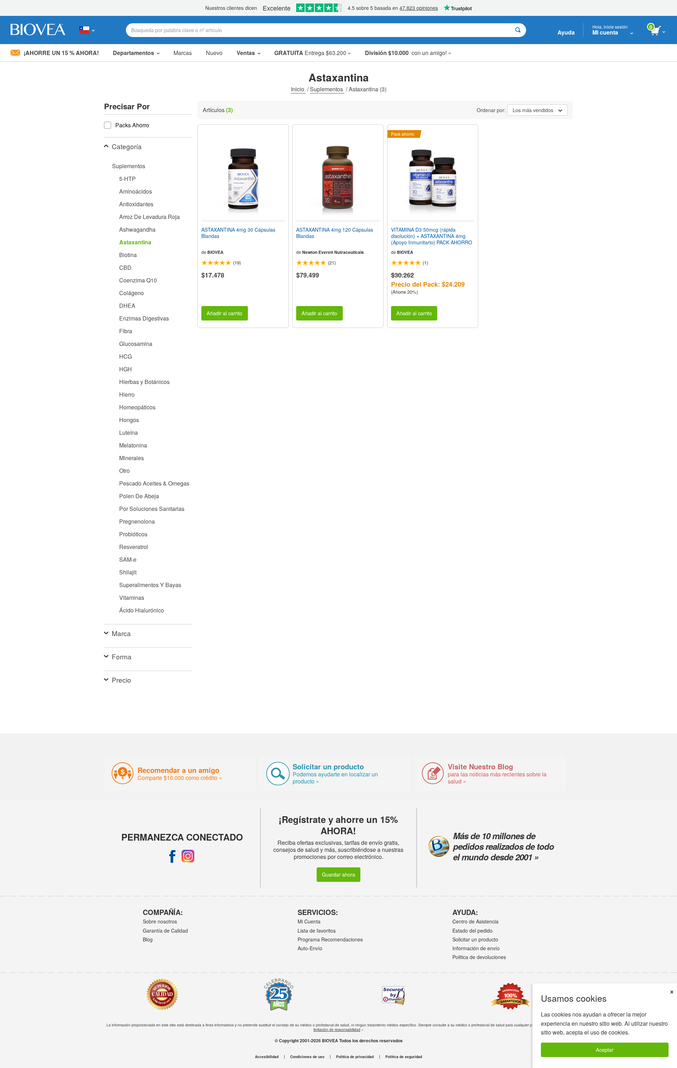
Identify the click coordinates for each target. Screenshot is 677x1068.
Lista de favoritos (317, 930)
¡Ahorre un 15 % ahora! (61, 53)
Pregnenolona (137, 521)
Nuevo (214, 53)
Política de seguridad (403, 1056)
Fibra (125, 331)
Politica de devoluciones (479, 956)
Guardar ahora (338, 874)
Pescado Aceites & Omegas (154, 483)
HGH (125, 369)
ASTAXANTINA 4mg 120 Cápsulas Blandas (334, 232)
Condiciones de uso (307, 1056)
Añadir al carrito (224, 313)
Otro (124, 470)
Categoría (127, 146)
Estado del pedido (472, 930)
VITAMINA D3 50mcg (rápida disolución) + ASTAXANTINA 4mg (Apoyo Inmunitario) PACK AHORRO (431, 236)
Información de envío (476, 948)
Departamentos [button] (133, 53)
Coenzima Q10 (138, 280)
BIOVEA (215, 252)
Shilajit (127, 572)
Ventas (246, 53)
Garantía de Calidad (165, 930)
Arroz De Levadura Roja (149, 217)
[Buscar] (518, 30)
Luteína (128, 432)
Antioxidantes (136, 204)
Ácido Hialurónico (141, 610)
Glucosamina (135, 344)
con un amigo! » (408, 53)
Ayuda (566, 32)
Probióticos (133, 534)
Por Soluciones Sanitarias (151, 509)
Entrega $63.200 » (312, 53)
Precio (121, 679)
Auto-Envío (310, 948)
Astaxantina (135, 242)
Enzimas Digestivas (144, 318)
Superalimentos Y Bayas (150, 585)
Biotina (128, 255)
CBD (125, 267)
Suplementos (327, 89)
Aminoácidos (135, 191)
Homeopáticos (137, 407)
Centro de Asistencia (475, 921)
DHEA (127, 305)
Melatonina (133, 445)
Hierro (127, 394)
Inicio (298, 89)
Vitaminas (131, 597)
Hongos (129, 420)
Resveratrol (133, 547)
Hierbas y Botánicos (144, 382)
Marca (121, 633)
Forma (122, 656)
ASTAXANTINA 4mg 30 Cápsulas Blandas (238, 232)
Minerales (131, 458)
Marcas (182, 53)
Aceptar (605, 1049)
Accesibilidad (267, 1056)
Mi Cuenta (309, 921)
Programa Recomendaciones (330, 939)
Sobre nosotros (160, 921)
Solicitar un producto (475, 939)
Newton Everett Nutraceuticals (333, 252)
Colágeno (131, 293)
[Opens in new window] (172, 856)
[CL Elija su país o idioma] (86, 30)
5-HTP (127, 179)
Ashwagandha (137, 229)
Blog (148, 939)
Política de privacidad (355, 1056)
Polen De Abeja (139, 496)
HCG (125, 356)
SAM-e (127, 559)
